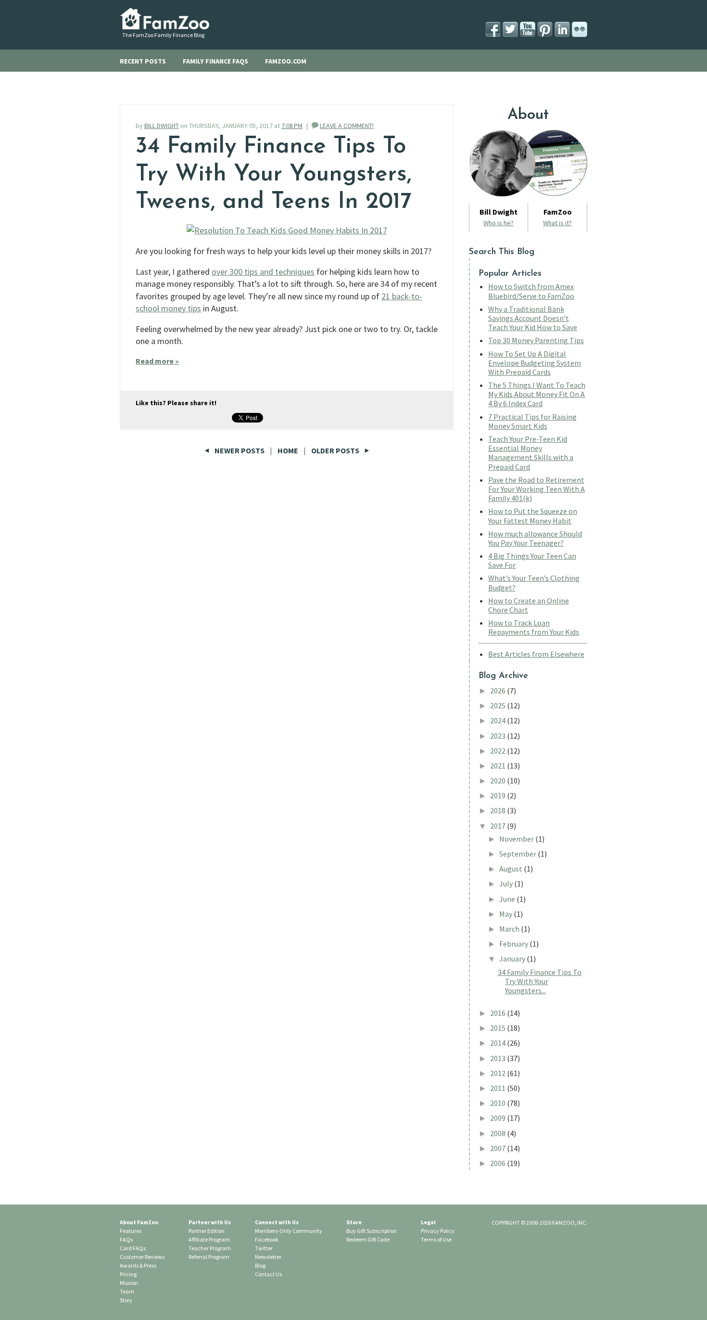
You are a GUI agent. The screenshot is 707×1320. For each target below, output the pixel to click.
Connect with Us (277, 1222)
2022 (498, 751)
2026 (498, 690)
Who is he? (498, 222)
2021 (498, 765)
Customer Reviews (142, 1256)
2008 (498, 1133)
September (518, 854)
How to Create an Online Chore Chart (528, 605)
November (517, 839)
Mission (129, 1282)
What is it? (557, 222)
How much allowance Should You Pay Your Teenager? (535, 538)
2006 (498, 1163)
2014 (498, 1043)
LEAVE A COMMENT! (347, 125)
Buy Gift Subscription (371, 1230)
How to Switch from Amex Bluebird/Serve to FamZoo (531, 291)
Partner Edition (207, 1230)
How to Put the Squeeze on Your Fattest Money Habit (532, 515)
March (510, 929)
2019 (498, 795)
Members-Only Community (288, 1230)
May (506, 914)
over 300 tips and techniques (263, 271)
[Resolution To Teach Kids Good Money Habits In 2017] (287, 230)
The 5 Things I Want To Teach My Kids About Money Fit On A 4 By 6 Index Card (536, 394)
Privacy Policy (437, 1230)
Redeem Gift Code (368, 1239)
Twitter (264, 1248)
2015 (498, 1028)
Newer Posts (239, 450)
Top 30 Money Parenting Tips (536, 340)
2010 (498, 1103)
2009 (498, 1118)
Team (127, 1291)
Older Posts (336, 450)
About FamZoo (139, 1222)
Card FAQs (133, 1248)
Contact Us (268, 1274)
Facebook (266, 1239)
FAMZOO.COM (285, 61)
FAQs (126, 1239)
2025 (498, 705)
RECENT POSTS (143, 61)
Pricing (128, 1274)
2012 (498, 1073)
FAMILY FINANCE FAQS (215, 61)
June (508, 899)
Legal (428, 1222)
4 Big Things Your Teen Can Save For (532, 560)
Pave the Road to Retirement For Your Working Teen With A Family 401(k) (536, 489)
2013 (498, 1058)
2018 (498, 810)
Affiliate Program (209, 1239)
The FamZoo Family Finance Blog (163, 34)
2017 (498, 826)
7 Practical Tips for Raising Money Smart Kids (532, 421)
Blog (260, 1265)
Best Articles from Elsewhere (536, 654)
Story (126, 1300)
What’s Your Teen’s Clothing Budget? (534, 582)
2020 (498, 780)
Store (354, 1222)
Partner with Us (210, 1222)
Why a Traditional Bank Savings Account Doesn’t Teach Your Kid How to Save (532, 318)
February (514, 943)
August (511, 868)
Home (288, 450)
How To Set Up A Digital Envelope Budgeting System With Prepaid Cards (534, 363)
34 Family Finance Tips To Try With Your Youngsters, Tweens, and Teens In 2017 (274, 174)
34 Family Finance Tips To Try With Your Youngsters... (539, 981)
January (513, 958)
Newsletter (268, 1256)
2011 (498, 1088)
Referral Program (209, 1256)
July (506, 883)
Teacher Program (210, 1248)
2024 (498, 720)
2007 (498, 1148)
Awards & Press (138, 1265)
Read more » (157, 361)
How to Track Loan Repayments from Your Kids (533, 627)
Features (130, 1230)
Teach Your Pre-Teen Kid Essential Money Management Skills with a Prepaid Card (530, 453)
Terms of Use (436, 1239)
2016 (498, 1013)
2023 (498, 736)
